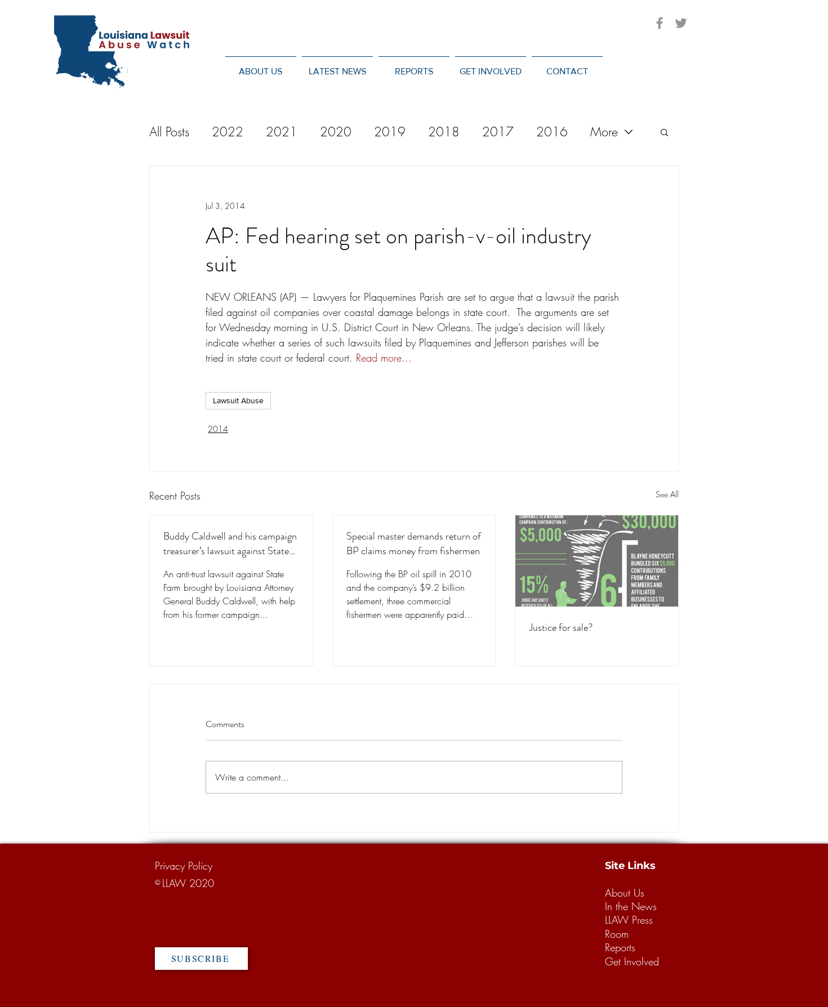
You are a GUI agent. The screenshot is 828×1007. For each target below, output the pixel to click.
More (604, 131)
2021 (281, 131)
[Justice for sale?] (596, 561)
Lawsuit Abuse (238, 400)
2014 (218, 429)
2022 (227, 131)
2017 (498, 131)
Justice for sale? (561, 627)
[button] (337, 66)
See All (667, 494)
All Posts (169, 131)
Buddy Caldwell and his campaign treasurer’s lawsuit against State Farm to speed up (230, 543)
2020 (335, 131)
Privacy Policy (183, 865)
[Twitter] (681, 23)
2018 (444, 131)
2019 (390, 131)
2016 (552, 131)
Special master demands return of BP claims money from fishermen (413, 543)
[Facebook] (659, 23)
